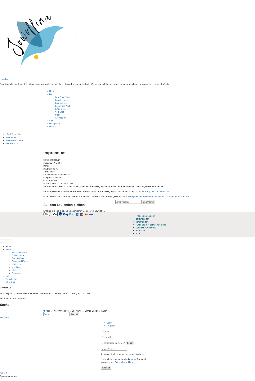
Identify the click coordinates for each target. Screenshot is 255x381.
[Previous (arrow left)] (1, 242)
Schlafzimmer (61, 99)
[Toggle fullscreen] (7, 239)
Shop (51, 94)
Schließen (4, 373)
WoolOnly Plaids (62, 97)
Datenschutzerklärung (146, 227)
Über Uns (53, 126)
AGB (138, 233)
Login (109, 322)
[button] (1, 379)
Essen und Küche (63, 105)
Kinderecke (60, 108)
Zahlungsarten (142, 218)
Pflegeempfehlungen (145, 215)
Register (111, 325)
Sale (51, 120)
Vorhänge (59, 111)
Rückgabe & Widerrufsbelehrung (151, 224)
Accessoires (60, 117)
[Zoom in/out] (10, 239)
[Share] (4, 239)
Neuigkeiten (54, 123)
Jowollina (4, 79)
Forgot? (121, 342)
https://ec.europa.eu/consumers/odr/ (153, 191)
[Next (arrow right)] (4, 242)
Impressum (141, 230)
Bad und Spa (61, 102)
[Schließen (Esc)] (1, 239)
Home (52, 91)
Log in (130, 342)
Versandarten (142, 221)
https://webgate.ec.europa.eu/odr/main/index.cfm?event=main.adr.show (155, 196)
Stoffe (58, 114)
